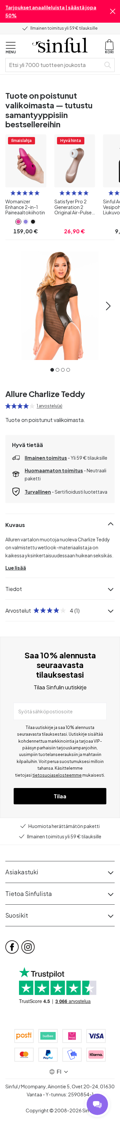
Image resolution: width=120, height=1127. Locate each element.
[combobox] (54, 65)
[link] (18, 222)
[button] (112, 11)
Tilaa (60, 796)
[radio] (13, 193)
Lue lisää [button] (15, 568)
